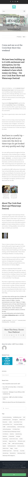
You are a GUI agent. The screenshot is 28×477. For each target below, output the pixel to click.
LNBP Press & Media (7, 320)
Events (24, 320)
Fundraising (4, 322)
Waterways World (13, 103)
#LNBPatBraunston (17, 417)
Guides (21, 438)
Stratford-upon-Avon (7, 450)
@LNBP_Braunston (7, 419)
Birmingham (15, 419)
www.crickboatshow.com (11, 315)
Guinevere (5, 441)
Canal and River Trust (7, 424)
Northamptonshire (12, 446)
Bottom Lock (22, 419)
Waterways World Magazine (9, 455)
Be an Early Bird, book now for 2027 (11, 383)
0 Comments (12, 322)
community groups (7, 429)
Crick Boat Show (16, 429)
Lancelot (4, 443)
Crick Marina (21, 105)
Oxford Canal (5, 448)
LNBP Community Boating (17, 443)
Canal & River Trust (11, 105)
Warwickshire (13, 453)
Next (24, 36)
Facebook (18, 436)
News (8, 322)
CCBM (4, 426)
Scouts (16, 448)
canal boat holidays (18, 424)
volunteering (5, 453)
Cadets (10, 422)
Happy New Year (12, 441)
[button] (3, 361)
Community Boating (11, 426)
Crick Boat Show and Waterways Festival (11, 431)
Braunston (5, 422)
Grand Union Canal (13, 438)
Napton (4, 446)
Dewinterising (18, 434)
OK (14, 474)
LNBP (9, 443)
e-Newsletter (11, 436)
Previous (19, 36)
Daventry (12, 434)
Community (20, 320)
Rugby (11, 448)
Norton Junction (20, 446)
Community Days (21, 426)
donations (5, 436)
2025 (24, 417)
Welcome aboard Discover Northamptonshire (14, 402)
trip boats (22, 450)
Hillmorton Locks (21, 441)
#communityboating (7, 417)
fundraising (5, 438)
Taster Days (15, 450)
